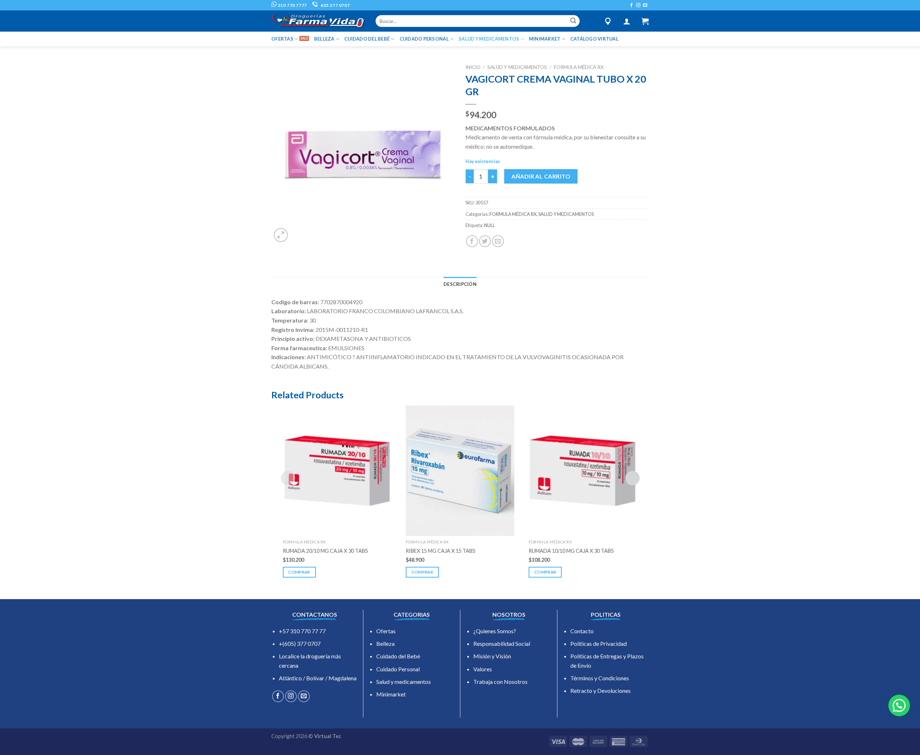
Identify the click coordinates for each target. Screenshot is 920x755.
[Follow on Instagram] (638, 5)
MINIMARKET (545, 39)
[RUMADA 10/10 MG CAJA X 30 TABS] (583, 471)
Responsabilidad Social (501, 643)
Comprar (299, 572)
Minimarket (391, 694)
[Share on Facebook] (472, 241)
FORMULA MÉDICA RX (579, 67)
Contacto (582, 630)
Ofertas (386, 630)
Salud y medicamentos (403, 681)
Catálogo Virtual (594, 39)
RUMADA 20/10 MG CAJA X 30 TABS (325, 551)
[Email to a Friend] (498, 241)
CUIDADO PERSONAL (424, 39)
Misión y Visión (492, 656)
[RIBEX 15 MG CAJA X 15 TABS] (460, 471)
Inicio (472, 67)
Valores (482, 669)
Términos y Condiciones (599, 678)
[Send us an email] (645, 5)
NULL (489, 225)
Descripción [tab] (460, 284)
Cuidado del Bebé (398, 656)
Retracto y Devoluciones (600, 690)
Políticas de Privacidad (598, 643)
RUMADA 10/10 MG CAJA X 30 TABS (571, 551)
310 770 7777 (292, 5)
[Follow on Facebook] (631, 5)
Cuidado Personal (398, 669)
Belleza (385, 643)
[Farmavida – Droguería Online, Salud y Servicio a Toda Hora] (318, 21)
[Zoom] (281, 235)
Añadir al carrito (540, 176)
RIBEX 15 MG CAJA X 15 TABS (440, 551)
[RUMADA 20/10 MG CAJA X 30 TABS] (337, 471)
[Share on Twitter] (485, 241)
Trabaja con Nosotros (500, 681)
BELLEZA (324, 39)
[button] (899, 705)
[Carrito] (645, 21)
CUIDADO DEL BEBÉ (367, 39)
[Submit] (573, 21)
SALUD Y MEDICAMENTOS (489, 39)
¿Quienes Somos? (494, 630)
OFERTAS (282, 39)
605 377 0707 (334, 5)
